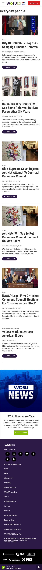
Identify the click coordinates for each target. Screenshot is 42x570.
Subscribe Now (21, 432)
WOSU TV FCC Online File (12, 534)
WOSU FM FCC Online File (12, 525)
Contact (7, 511)
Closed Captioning (10, 515)
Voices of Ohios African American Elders (17, 333)
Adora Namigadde (7, 52)
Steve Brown (6, 246)
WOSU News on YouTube (21, 416)
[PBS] (20, 554)
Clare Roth (5, 308)
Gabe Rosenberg (7, 181)
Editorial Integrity (10, 501)
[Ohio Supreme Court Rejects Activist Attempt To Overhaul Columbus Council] (20, 151)
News (3, 40)
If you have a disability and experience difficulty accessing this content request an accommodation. (20, 540)
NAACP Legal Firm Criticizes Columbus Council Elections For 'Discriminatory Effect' (20, 299)
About (6, 497)
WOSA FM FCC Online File (12, 529)
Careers (7, 506)
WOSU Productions (10, 492)
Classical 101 (8, 478)
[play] (3, 567)
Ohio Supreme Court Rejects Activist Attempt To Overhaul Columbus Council (20, 172)
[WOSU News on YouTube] (21, 391)
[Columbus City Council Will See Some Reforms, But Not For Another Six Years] (20, 86)
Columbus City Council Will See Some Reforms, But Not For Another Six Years (20, 108)
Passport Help (9, 520)
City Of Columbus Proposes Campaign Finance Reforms (20, 45)
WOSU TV (7, 483)
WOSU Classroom (10, 487)
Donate (35, 3)
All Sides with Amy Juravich (10, 328)
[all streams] (39, 567)
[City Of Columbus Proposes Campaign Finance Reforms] (20, 25)
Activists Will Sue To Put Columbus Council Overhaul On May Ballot (20, 237)
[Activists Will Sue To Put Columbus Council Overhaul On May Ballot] (20, 216)
